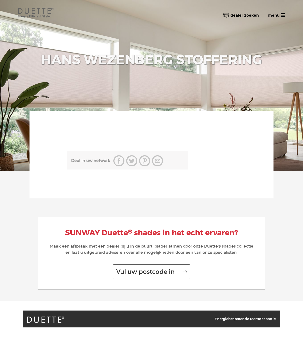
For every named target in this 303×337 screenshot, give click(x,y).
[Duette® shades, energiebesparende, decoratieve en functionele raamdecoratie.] (45, 320)
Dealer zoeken (244, 15)
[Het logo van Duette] (35, 9)
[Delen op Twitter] (131, 160)
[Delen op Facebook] (118, 160)
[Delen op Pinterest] (144, 160)
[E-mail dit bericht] (157, 160)
